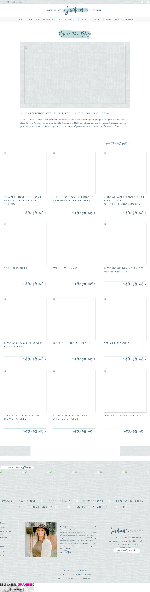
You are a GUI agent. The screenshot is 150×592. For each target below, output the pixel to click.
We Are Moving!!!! (119, 343)
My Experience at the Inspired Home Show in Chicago (66, 113)
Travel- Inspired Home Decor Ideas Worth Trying (23, 200)
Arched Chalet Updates (124, 415)
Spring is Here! (16, 268)
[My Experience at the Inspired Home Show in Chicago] (74, 75)
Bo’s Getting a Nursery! (73, 343)
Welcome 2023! (65, 268)
